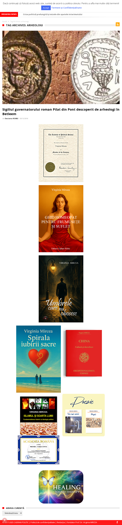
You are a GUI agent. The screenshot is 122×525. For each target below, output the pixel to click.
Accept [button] (46, 7)
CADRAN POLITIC (21, 522)
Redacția (61, 522)
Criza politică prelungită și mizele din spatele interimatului (52, 14)
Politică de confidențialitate (42, 522)
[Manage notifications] (4, 520)
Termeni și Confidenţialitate (66, 7)
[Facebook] (117, 522)
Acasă (4, 21)
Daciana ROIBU (11, 118)
